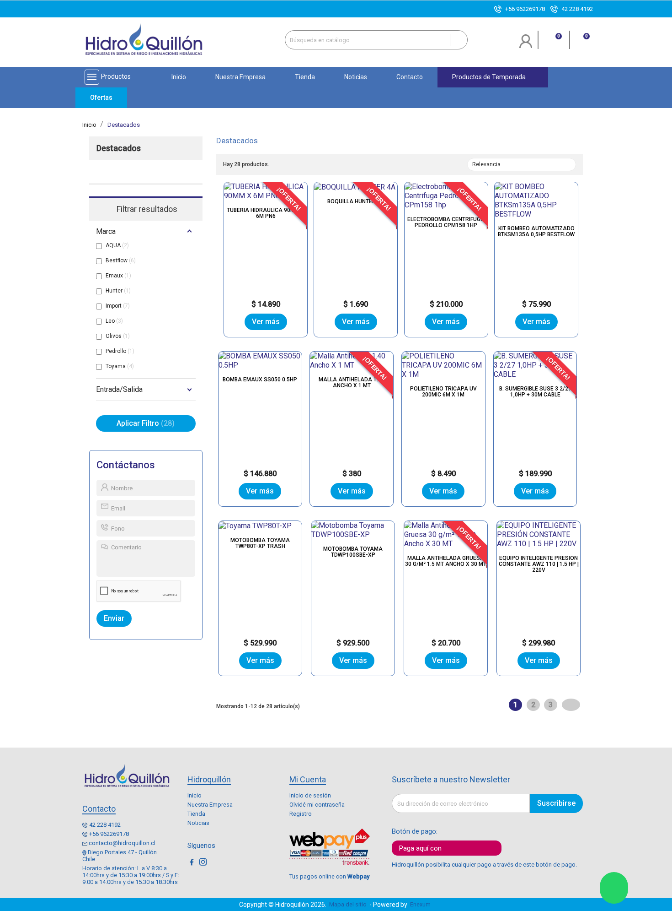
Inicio (194, 795)
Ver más (266, 321)
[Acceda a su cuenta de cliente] (526, 44)
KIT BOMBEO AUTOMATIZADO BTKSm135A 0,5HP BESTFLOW (536, 231)
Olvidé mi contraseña (317, 804)
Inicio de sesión (310, 795)
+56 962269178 (525, 8)
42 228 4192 (577, 8)
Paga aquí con (420, 848)
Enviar (114, 618)
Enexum (421, 904)
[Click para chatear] (614, 888)
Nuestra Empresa (210, 804)
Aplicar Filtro (144, 423)
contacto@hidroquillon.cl (122, 843)
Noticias (198, 822)
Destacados (118, 148)
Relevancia (520, 165)
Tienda (196, 813)
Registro (300, 813)
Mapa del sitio (347, 904)
